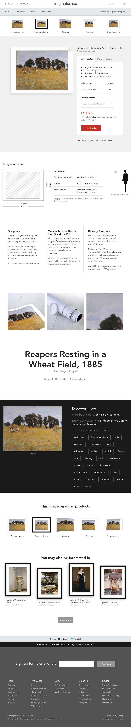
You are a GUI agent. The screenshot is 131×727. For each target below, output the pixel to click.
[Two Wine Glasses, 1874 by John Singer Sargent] (49, 583)
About (10, 688)
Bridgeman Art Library (113, 420)
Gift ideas (59, 688)
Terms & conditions (110, 685)
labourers (105, 479)
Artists (33, 11)
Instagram (83, 702)
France (77, 465)
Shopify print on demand (113, 719)
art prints (107, 76)
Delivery (92, 249)
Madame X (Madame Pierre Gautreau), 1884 (79, 601)
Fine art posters (38, 685)
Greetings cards (38, 702)
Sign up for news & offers (36, 663)
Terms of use (108, 692)
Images (9, 4)
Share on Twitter (105, 141)
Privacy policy (108, 688)
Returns (11, 702)
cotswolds (78, 444)
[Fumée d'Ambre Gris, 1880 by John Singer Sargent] (18, 580)
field (101, 458)
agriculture (79, 437)
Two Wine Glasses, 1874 (49, 602)
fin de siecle (115, 458)
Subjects (21, 11)
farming (88, 458)
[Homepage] (65, 4)
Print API (110, 716)
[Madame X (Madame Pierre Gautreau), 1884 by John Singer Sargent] (81, 580)
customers (64, 264)
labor (115, 472)
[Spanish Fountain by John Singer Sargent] (113, 582)
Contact (11, 685)
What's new (36, 706)
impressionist (100, 472)
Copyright (106, 699)
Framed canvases (39, 695)
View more (65, 620)
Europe (121, 451)
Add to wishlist (87, 141)
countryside (95, 444)
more (89, 486)
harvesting (105, 465)
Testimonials (13, 692)
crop (109, 444)
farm (76, 458)
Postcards (35, 699)
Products (23, 4)
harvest (90, 465)
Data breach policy (110, 695)
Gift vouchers (61, 685)
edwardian (79, 451)
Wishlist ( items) (62, 692)
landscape (120, 479)
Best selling (84, 685)
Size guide (109, 83)
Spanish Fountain (109, 602)
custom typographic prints (50, 719)
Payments (12, 695)
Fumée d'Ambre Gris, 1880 (16, 601)
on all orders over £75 (66, 644)
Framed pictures (38, 688)
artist (117, 437)
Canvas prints (37, 692)
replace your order (111, 266)
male (76, 486)
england (94, 451)
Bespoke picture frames (29, 719)
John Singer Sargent (86, 51)
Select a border (88, 97)
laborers (78, 479)
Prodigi (120, 716)
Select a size (97, 83)
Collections (46, 11)
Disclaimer (107, 702)
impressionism (81, 472)
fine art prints (33, 263)
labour (91, 479)
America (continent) (99, 437)
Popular (8, 11)
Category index (85, 699)
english (108, 451)
